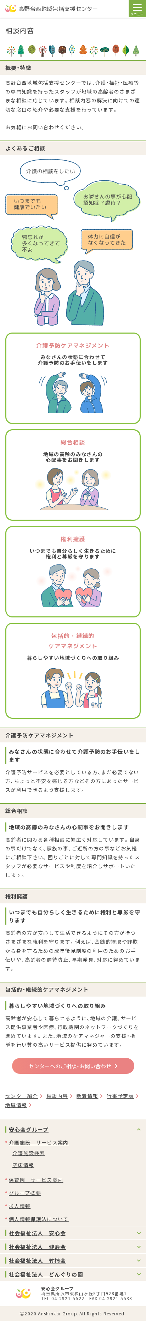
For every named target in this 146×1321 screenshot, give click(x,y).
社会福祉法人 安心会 (37, 1233)
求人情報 (19, 1205)
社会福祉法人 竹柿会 (37, 1260)
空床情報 (23, 1164)
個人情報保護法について (39, 1219)
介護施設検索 (28, 1152)
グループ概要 (25, 1192)
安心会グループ (29, 1129)
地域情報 (16, 1104)
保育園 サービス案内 (36, 1179)
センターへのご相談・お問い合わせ (70, 1066)
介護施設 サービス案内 (39, 1142)
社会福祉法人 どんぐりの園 (46, 1274)
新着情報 (87, 1095)
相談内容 (57, 1095)
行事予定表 (120, 1095)
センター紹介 (21, 1095)
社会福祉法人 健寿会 (37, 1246)
